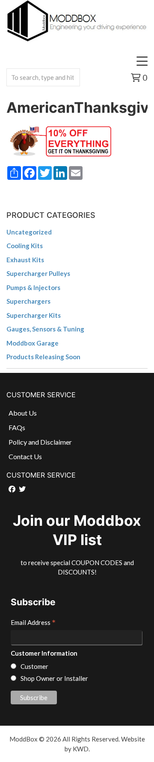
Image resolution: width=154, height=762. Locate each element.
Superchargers (28, 301)
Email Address (33, 623)
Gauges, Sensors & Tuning (45, 329)
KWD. (81, 749)
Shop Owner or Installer (54, 678)
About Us (23, 413)
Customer (34, 666)
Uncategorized (29, 232)
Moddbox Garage (32, 343)
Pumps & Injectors (33, 287)
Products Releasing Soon (43, 356)
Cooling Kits (24, 245)
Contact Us (25, 456)
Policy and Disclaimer (40, 442)
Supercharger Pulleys (38, 273)
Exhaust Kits (25, 260)
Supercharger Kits (33, 315)
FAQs (17, 427)
